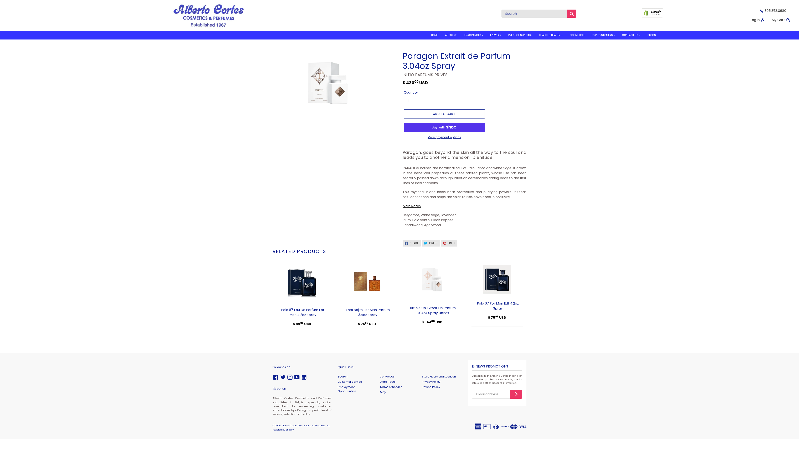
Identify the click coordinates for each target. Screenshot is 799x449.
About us (451, 35)
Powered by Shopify (283, 429)
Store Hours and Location (439, 376)
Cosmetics (577, 35)
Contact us (630, 35)
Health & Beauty (550, 35)
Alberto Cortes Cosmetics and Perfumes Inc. (306, 425)
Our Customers (602, 35)
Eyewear (495, 35)
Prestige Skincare (520, 35)
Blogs (652, 35)
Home (434, 35)
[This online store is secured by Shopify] (652, 16)
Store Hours (388, 382)
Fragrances (473, 35)
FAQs (383, 392)
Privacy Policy (431, 382)
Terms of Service (391, 387)
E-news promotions (490, 366)
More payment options (444, 137)
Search (342, 376)
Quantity (411, 92)
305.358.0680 (775, 10)
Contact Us (387, 376)
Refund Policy (431, 387)
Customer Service (350, 382)
